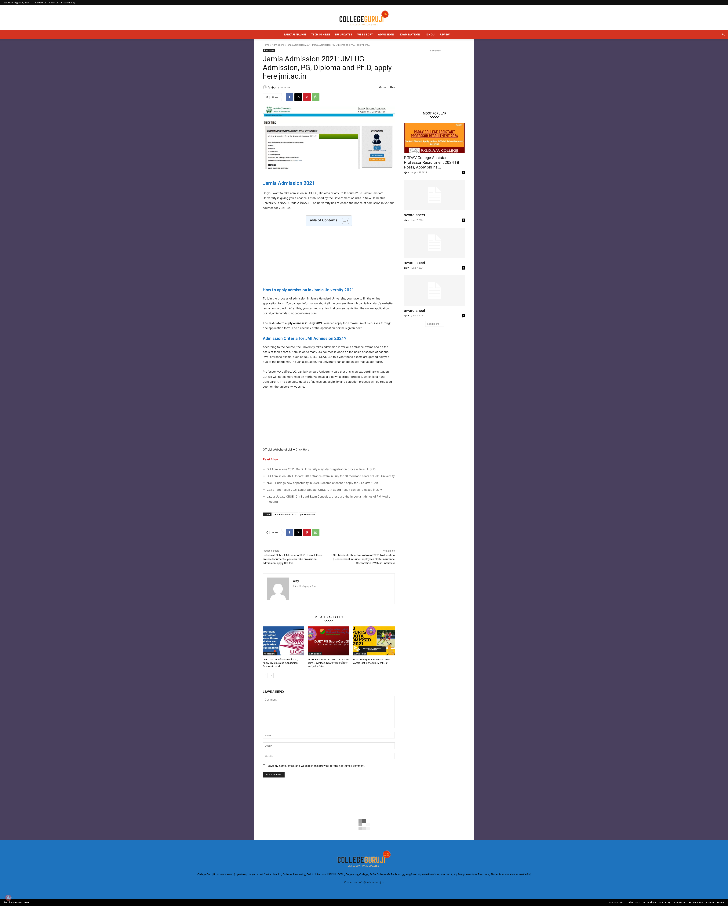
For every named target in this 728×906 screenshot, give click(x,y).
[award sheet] (434, 195)
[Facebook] (289, 97)
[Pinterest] (307, 97)
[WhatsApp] (315, 97)
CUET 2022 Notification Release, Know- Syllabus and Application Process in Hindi (280, 663)
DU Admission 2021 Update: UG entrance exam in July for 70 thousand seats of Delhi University (331, 476)
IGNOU (430, 34)
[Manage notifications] (8, 898)
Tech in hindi (320, 34)
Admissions (386, 34)
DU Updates (343, 34)
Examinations (410, 34)
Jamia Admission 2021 (285, 514)
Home (266, 44)
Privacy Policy (68, 2)
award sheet (414, 215)
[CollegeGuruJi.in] (364, 17)
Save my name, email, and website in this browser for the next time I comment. (316, 765)
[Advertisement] (329, 255)
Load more (433, 323)
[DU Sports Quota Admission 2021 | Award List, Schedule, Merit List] (374, 640)
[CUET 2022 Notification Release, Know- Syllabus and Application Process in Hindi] (283, 640)
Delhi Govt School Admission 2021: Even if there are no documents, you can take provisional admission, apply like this (292, 559)
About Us (53, 2)
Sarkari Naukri (295, 34)
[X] (298, 97)
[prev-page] (265, 675)
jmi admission (307, 514)
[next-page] (271, 675)
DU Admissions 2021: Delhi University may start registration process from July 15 (321, 469)
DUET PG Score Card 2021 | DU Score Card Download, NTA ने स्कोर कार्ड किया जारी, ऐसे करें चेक (328, 663)
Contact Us (40, 2)
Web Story (365, 34)
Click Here (303, 449)
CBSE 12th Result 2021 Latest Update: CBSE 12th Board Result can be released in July (324, 489)
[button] (723, 35)
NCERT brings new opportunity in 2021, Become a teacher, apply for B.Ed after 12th (322, 483)
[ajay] (265, 87)
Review (445, 34)
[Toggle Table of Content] (343, 221)
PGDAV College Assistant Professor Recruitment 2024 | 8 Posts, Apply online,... (431, 162)
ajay (273, 87)
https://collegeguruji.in (304, 586)
